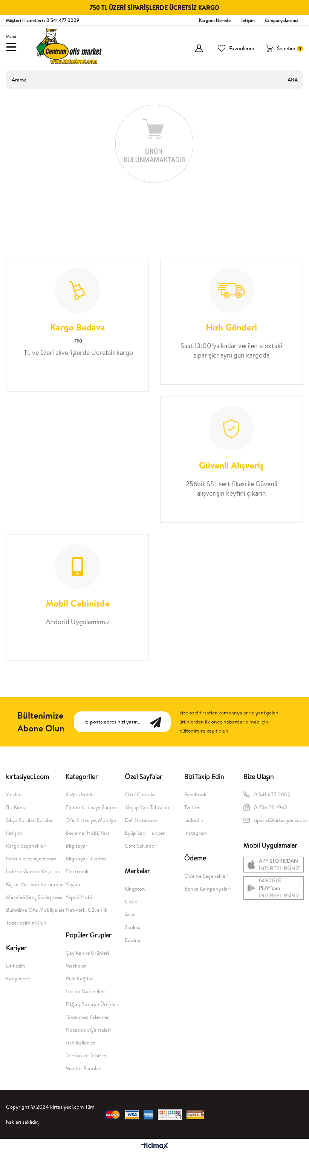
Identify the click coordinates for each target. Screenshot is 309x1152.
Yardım (14, 794)
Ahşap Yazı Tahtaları (147, 807)
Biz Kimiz (16, 807)
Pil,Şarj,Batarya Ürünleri (92, 1004)
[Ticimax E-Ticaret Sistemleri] (154, 1146)
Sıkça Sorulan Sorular (29, 820)
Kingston (135, 888)
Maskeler (76, 965)
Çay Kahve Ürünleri (87, 953)
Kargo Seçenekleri (26, 845)
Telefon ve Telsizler (86, 1055)
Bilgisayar (76, 845)
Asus (130, 914)
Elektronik (77, 871)
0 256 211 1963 (271, 807)
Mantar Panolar (83, 1068)
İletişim (247, 20)
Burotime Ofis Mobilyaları (35, 910)
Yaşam (73, 884)
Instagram (196, 833)
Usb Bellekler (80, 1042)
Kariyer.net (18, 978)
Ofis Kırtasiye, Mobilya (91, 820)
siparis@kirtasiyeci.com (278, 820)
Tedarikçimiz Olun (26, 922)
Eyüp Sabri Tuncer (145, 833)
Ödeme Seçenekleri (206, 876)
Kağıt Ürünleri (81, 794)
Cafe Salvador (140, 845)
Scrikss (132, 927)
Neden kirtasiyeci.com (31, 858)
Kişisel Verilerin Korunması (35, 884)
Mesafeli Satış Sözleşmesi (34, 897)
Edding (133, 940)
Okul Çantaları (141, 794)
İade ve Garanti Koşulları (33, 871)
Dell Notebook (141, 820)
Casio (131, 901)
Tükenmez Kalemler (87, 1017)
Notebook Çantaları (88, 1030)
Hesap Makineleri (85, 991)
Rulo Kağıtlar (80, 978)
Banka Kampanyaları (207, 888)
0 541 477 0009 (272, 794)
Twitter (192, 807)
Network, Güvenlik (86, 910)
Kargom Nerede (215, 20)
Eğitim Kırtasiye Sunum (91, 807)
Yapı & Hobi (79, 897)
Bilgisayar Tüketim (86, 858)
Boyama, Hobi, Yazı (87, 833)
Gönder (159, 721)
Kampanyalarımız (281, 20)
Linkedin (15, 965)
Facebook (195, 794)
